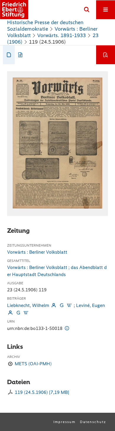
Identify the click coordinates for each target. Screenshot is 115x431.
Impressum (64, 422)
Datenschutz (93, 422)
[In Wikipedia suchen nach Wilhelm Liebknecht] (69, 305)
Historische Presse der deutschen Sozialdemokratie (45, 25)
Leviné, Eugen (90, 305)
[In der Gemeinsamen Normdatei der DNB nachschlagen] (61, 305)
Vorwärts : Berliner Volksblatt (37, 252)
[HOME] (14, 9)
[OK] (86, 9)
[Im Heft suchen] (105, 54)
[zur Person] (53, 305)
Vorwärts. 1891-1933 (61, 35)
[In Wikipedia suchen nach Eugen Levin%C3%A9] (26, 313)
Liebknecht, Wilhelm (28, 305)
